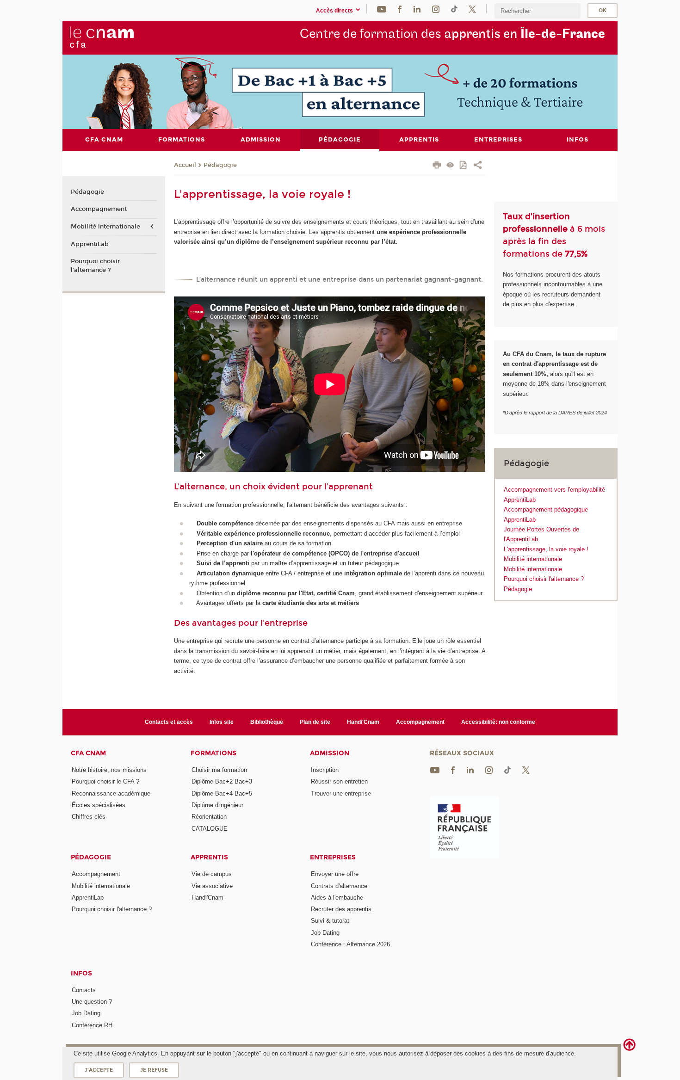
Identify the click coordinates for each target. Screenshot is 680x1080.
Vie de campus (212, 873)
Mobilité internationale (533, 558)
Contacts (84, 990)
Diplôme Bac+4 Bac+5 (222, 793)
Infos (81, 973)
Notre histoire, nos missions (109, 769)
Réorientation (209, 816)
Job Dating (325, 932)
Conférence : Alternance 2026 (350, 944)
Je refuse (154, 1070)
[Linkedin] (417, 8)
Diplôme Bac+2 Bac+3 (222, 781)
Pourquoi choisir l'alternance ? (544, 578)
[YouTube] (382, 8)
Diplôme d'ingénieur (217, 805)
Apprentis (209, 857)
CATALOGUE (210, 828)
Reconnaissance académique (111, 793)
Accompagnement (99, 209)
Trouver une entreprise (341, 793)
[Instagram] (436, 8)
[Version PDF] (464, 165)
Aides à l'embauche (337, 897)
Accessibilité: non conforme (498, 722)
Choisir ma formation (219, 769)
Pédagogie (220, 165)
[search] (538, 11)
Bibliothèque (266, 722)
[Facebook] (399, 8)
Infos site (222, 722)
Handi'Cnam (363, 722)
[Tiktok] (454, 8)
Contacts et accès (169, 722)
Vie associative (212, 886)
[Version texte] (450, 165)
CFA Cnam (88, 753)
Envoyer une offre (335, 873)
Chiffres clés (88, 816)
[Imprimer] (437, 166)
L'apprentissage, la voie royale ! (546, 549)
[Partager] (478, 166)
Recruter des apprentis (341, 909)
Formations (213, 753)
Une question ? (92, 1001)
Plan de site (315, 722)
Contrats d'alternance (339, 886)
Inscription (325, 769)
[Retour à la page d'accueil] (101, 37)
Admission (329, 753)
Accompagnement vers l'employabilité (554, 489)
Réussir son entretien (339, 781)
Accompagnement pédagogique (546, 509)
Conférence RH (92, 1025)
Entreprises (333, 857)
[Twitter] (472, 8)
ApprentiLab (520, 499)
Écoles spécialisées (98, 805)
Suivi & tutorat (330, 920)
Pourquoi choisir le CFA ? (105, 781)
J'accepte (99, 1070)
